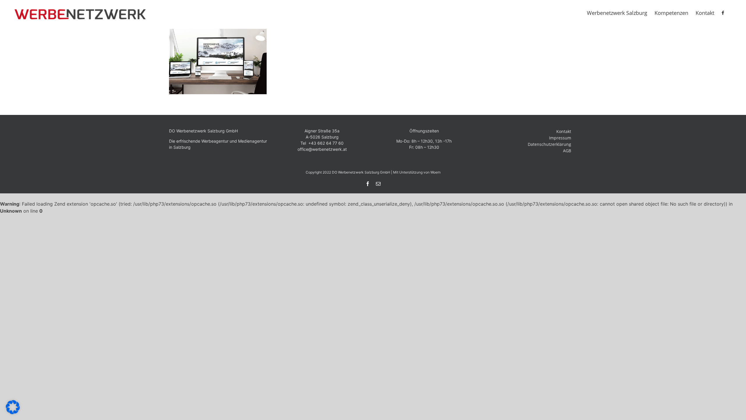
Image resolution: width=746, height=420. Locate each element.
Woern (435, 172)
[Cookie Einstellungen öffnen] (13, 412)
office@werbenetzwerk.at (322, 149)
